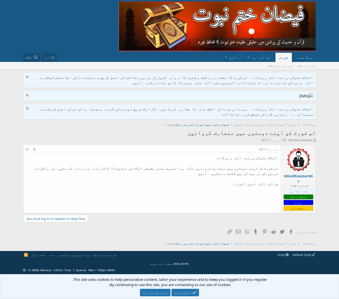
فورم (283, 57)
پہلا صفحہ (304, 57)
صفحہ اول (38, 254)
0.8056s (58, 270)
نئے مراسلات (306, 65)
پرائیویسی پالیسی (74, 254)
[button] (248, 57)
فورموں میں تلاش (280, 65)
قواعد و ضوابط (105, 254)
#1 (28, 149)
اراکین (235, 57)
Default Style (302, 254)
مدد (53, 254)
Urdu (281, 254)
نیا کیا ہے (262, 57)
